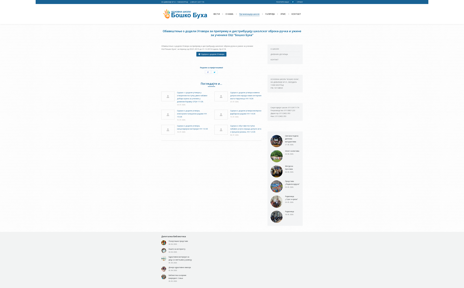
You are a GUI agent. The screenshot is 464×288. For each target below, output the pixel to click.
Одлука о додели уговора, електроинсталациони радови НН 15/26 (192, 113)
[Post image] (168, 96)
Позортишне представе (178, 241)
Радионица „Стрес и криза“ (291, 197)
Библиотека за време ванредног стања (177, 276)
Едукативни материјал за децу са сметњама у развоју (180, 258)
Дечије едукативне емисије (180, 267)
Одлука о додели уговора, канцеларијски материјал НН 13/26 (192, 127)
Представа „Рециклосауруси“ (292, 182)
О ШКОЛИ (275, 49)
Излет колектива (292, 151)
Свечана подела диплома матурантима (291, 139)
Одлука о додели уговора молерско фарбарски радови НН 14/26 (245, 112)
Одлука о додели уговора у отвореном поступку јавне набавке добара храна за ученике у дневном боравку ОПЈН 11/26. (192, 97)
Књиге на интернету (177, 249)
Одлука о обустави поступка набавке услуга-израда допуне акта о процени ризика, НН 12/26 (245, 129)
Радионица (289, 211)
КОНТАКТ (275, 59)
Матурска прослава (289, 167)
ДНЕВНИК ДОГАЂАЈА (279, 54)
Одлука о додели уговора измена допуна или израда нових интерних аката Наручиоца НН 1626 (245, 95)
